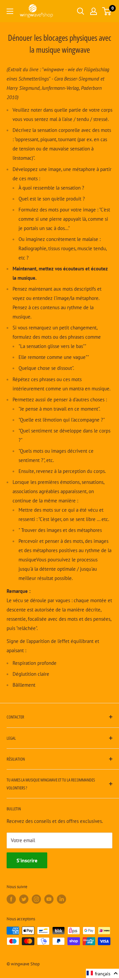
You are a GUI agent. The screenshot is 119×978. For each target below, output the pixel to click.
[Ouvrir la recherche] (80, 11)
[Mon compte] (93, 11)
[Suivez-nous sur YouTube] (49, 899)
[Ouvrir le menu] (10, 11)
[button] (102, 973)
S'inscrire (27, 860)
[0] (107, 11)
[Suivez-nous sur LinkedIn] (61, 899)
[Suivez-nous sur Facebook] (11, 899)
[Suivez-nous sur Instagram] (36, 899)
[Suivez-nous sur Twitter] (23, 899)
